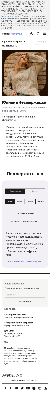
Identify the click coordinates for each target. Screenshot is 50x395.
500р (19, 201)
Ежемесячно (15, 191)
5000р (41, 201)
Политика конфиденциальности (25, 380)
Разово (35, 191)
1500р (30, 201)
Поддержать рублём (25, 213)
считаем (9, 16)
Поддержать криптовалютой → (25, 221)
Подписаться (25, 301)
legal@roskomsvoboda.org (16, 325)
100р (10, 201)
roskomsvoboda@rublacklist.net (18, 317)
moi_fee (18, 333)
